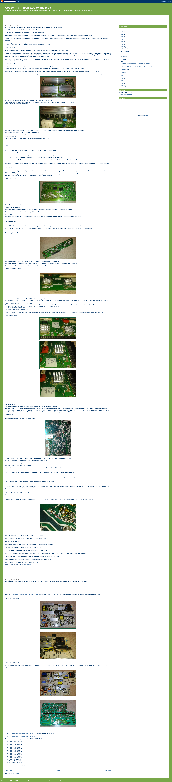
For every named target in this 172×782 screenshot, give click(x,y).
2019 (122, 36)
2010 (122, 86)
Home (58, 770)
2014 (122, 75)
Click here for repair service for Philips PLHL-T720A (22, 733)
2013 (122, 78)
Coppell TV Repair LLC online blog (28, 7)
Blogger (146, 115)
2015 (122, 47)
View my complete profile (125, 94)
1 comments (27, 764)
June (123, 56)
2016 (122, 44)
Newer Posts (8, 770)
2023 (122, 29)
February (124, 69)
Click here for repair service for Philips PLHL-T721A (22, 736)
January (124, 72)
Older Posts (108, 770)
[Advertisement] (86, 19)
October (124, 49)
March (124, 61)
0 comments (28, 564)
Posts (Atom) (15, 773)
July (123, 54)
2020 (122, 34)
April (123, 59)
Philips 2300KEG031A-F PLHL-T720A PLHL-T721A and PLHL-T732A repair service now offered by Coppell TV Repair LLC (46, 581)
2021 (122, 31)
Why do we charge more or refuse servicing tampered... (136, 63)
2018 (122, 39)
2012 (122, 80)
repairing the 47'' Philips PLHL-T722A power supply (25, 594)
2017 (122, 41)
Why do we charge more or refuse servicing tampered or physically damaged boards (33, 27)
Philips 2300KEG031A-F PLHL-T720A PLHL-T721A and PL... (138, 66)
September (125, 51)
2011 (122, 83)
